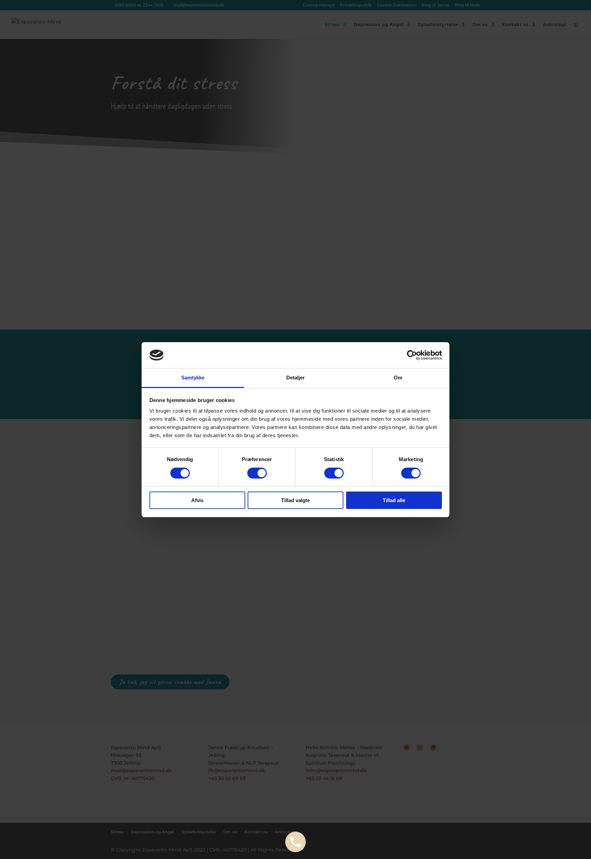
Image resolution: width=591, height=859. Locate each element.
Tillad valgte (295, 500)
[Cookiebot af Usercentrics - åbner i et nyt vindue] (412, 355)
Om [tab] (398, 377)
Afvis (197, 500)
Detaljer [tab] (295, 377)
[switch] (257, 473)
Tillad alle (394, 500)
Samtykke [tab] (193, 377)
